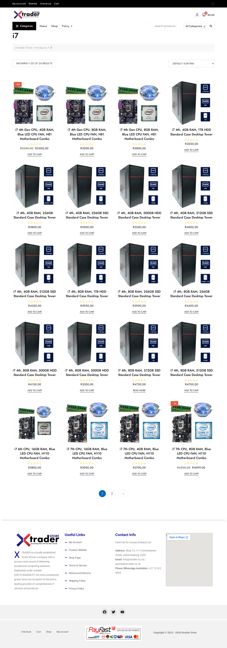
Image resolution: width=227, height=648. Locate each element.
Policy (65, 26)
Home (43, 26)
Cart (56, 3)
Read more (139, 390)
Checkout (45, 3)
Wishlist (33, 3)
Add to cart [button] (34, 154)
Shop (54, 26)
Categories (26, 26)
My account (19, 3)
